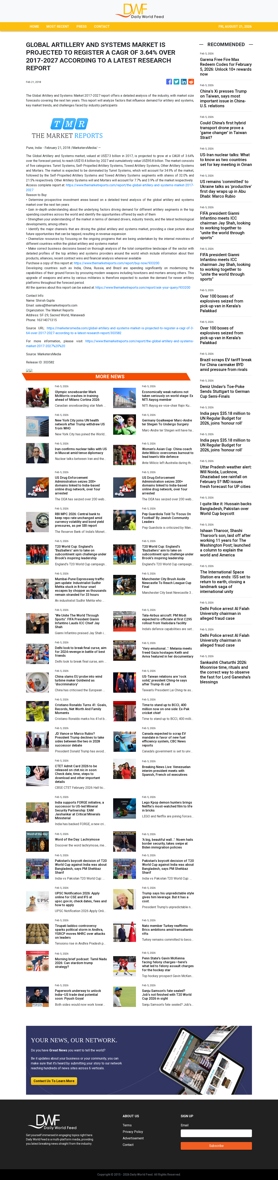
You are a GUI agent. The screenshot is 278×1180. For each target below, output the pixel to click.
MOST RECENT (57, 26)
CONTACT (102, 26)
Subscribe (216, 1146)
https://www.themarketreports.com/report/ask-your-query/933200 (142, 287)
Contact (128, 1145)
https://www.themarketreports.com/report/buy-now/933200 (116, 263)
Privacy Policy (133, 1132)
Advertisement (133, 1138)
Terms (127, 1125)
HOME (34, 26)
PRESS (82, 26)
